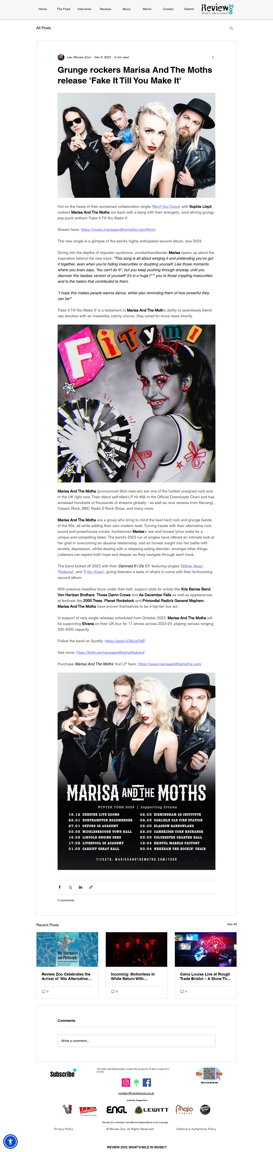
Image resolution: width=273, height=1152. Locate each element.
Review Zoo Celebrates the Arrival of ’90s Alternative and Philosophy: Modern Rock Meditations (66, 976)
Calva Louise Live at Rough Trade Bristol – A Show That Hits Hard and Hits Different (205, 976)
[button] (231, 28)
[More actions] (212, 57)
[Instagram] (126, 1082)
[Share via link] (91, 887)
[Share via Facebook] (60, 887)
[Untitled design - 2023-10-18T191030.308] (136, 1082)
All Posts (43, 28)
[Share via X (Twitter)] (70, 887)
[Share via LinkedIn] (80, 887)
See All (232, 924)
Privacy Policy (63, 1129)
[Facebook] (147, 1082)
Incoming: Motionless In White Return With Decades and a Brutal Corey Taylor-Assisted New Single (136, 976)
